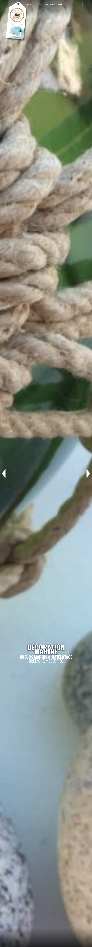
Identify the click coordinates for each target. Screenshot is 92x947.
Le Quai (29, 4)
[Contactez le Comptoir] (82, 5)
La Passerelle (49, 4)
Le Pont (38, 4)
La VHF (60, 4)
